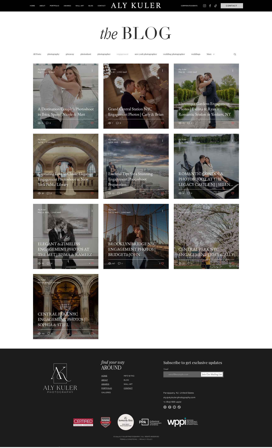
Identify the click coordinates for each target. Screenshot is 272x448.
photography (53, 54)
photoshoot (85, 54)
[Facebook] (210, 6)
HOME (104, 376)
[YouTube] (174, 407)
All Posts (37, 54)
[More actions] (93, 70)
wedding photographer (174, 54)
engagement (122, 54)
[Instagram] (205, 6)
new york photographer (146, 54)
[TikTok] (216, 6)
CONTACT (128, 388)
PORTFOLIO (106, 388)
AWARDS (105, 384)
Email (166, 369)
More (209, 54)
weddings (195, 54)
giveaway (70, 54)
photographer (103, 54)
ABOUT (104, 380)
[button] (234, 54)
